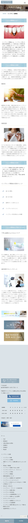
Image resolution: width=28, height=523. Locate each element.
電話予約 (7, 520)
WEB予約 (21, 520)
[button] (25, 3)
